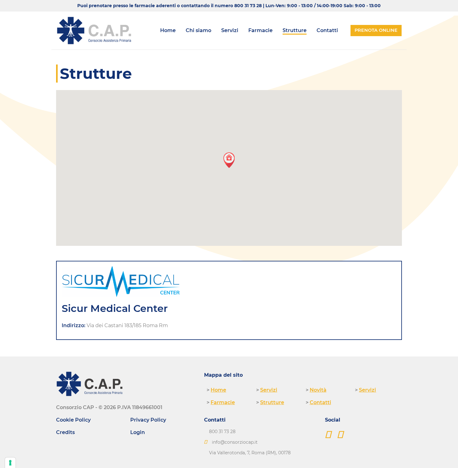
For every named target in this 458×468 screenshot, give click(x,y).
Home (168, 30)
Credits (65, 432)
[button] (229, 160)
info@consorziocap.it (235, 442)
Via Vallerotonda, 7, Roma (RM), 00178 (250, 453)
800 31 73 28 (248, 5)
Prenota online (376, 30)
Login (137, 432)
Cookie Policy (73, 420)
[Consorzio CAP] (94, 31)
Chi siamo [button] (198, 30)
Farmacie (260, 30)
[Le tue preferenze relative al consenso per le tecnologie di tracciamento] (10, 462)
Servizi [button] (229, 30)
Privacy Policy (148, 420)
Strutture (295, 30)
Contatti (327, 30)
